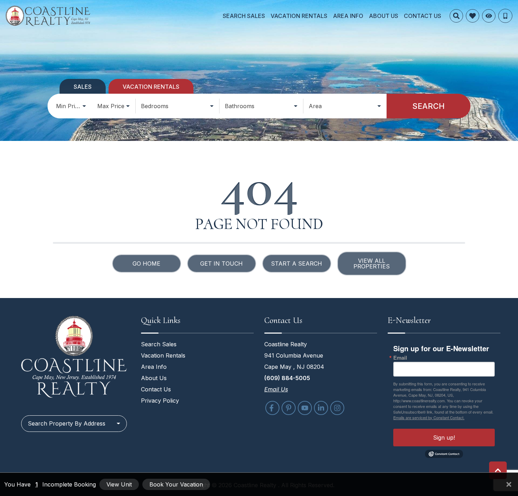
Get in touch (221, 263)
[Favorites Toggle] (472, 16)
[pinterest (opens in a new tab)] (289, 408)
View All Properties (371, 263)
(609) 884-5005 (287, 378)
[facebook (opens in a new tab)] (272, 408)
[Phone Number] (505, 16)
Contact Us (422, 15)
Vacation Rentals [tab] (151, 86)
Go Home (146, 263)
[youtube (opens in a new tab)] (305, 408)
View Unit (119, 484)
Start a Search (296, 263)
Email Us (276, 389)
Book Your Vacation (176, 484)
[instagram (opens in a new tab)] (337, 408)
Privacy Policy (160, 400)
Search (428, 106)
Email (400, 357)
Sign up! (444, 437)
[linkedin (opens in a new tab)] (321, 408)
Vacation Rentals (299, 15)
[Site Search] (456, 16)
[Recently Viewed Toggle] (488, 16)
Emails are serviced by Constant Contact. (428, 417)
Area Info (348, 15)
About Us (383, 15)
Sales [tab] (83, 86)
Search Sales (244, 15)
